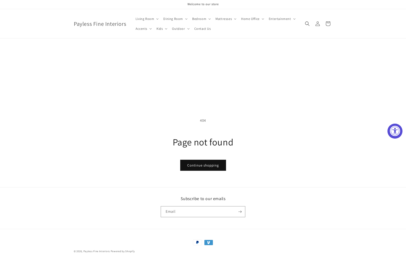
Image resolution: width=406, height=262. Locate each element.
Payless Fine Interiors (96, 251)
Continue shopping (203, 165)
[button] (147, 19)
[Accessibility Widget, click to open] (394, 131)
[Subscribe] (240, 211)
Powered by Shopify (123, 251)
